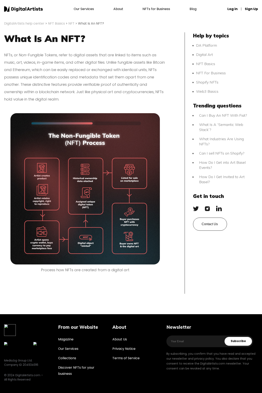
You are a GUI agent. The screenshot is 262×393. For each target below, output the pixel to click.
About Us (119, 339)
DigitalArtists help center (24, 23)
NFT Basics (56, 23)
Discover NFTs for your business (76, 370)
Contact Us (210, 224)
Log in (232, 9)
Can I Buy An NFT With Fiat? (223, 115)
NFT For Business (211, 73)
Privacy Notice (124, 348)
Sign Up (251, 9)
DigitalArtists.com (23, 9)
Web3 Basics (207, 91)
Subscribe (238, 341)
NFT (71, 23)
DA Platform (206, 45)
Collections (67, 358)
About (118, 9)
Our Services (84, 9)
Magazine (65, 339)
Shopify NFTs (207, 82)
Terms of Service (126, 358)
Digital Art (204, 54)
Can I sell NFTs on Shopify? (222, 153)
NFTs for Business (156, 9)
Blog (193, 9)
